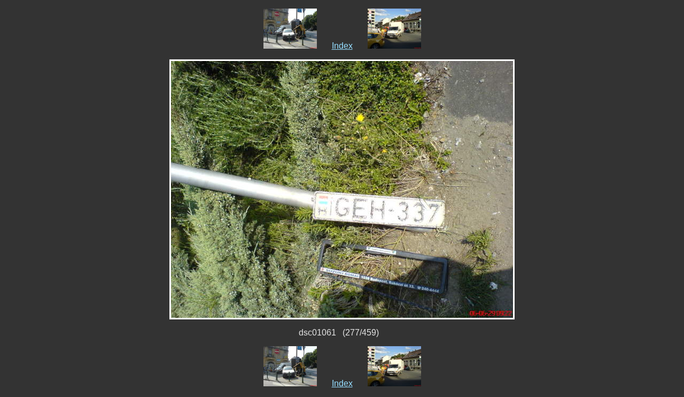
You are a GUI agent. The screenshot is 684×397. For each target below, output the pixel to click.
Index (342, 45)
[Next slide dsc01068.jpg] (394, 45)
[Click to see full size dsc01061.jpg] (342, 188)
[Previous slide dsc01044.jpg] (290, 45)
